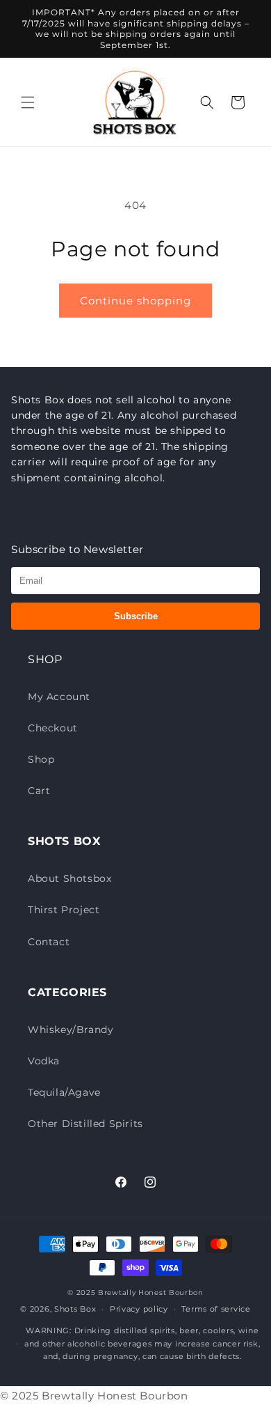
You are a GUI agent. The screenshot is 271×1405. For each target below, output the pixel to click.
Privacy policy (139, 1309)
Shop (41, 759)
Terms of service (215, 1309)
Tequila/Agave (64, 1092)
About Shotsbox (69, 878)
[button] (28, 102)
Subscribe (136, 616)
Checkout (53, 728)
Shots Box (75, 1309)
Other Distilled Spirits (85, 1123)
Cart (39, 790)
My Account (59, 696)
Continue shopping (135, 300)
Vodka (44, 1061)
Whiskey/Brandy (70, 1029)
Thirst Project (63, 909)
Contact (48, 942)
